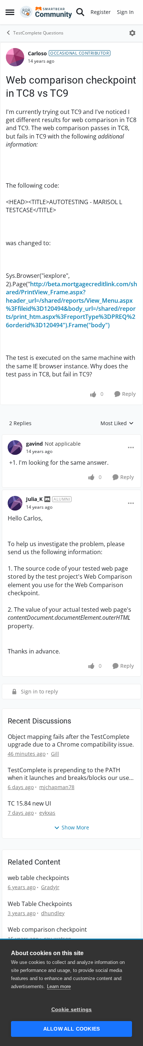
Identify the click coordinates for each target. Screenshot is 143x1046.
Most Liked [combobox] (117, 423)
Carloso (37, 53)
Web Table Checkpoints (40, 904)
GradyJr (50, 887)
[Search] (80, 12)
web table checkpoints (38, 878)
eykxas (47, 812)
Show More (75, 827)
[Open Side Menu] (10, 12)
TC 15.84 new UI (29, 803)
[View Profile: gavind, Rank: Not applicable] (15, 447)
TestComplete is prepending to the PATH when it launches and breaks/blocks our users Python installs (71, 774)
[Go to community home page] (46, 12)
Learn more (59, 986)
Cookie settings (71, 1009)
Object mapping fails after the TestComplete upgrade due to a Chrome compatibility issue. (71, 740)
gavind (34, 443)
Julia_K (34, 499)
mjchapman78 (56, 787)
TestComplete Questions (38, 33)
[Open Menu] (132, 33)
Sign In (125, 11)
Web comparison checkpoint (47, 929)
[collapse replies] (71, 438)
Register (101, 11)
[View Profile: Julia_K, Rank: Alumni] (15, 503)
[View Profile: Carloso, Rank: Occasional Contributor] (15, 57)
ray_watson (58, 938)
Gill (55, 753)
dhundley (53, 913)
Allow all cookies (71, 1029)
